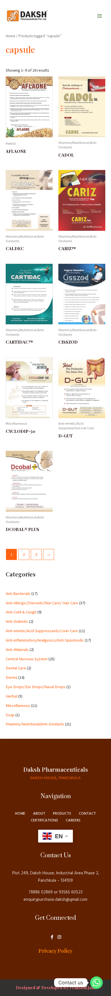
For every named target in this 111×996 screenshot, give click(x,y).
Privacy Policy (55, 950)
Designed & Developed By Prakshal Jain (55, 987)
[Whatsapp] (96, 982)
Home (10, 36)
